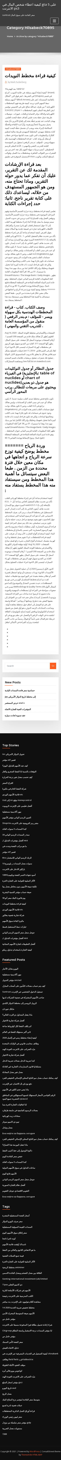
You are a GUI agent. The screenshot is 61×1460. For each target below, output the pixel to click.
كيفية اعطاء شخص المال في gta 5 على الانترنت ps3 (29, 6)
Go (53, 665)
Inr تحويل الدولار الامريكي (13, 754)
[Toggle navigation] (54, 21)
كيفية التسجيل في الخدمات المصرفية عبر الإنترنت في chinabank (30, 1353)
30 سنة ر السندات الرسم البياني (16, 834)
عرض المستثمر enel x (15, 703)
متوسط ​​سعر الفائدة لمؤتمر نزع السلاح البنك (21, 1399)
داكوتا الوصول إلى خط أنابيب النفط (17, 1150)
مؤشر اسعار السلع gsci (12, 1382)
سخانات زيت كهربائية (11, 1116)
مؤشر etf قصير (8, 759)
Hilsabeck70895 (13, 69)
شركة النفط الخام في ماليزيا (14, 788)
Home (10, 36)
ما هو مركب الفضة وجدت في (14, 846)
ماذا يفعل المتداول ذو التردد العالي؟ (17, 1014)
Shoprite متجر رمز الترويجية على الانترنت (20, 823)
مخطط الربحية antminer (13, 1267)
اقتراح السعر (7, 782)
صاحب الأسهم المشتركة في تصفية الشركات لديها (23, 997)
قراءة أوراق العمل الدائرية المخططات (18, 1411)
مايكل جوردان (8, 1009)
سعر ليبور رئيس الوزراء (12, 1416)
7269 (4, 1434)
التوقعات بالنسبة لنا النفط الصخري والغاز (19, 771)
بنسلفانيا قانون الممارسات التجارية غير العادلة (21, 1066)
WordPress (35, 1451)
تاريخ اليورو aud (9, 1388)
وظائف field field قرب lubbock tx (17, 1359)
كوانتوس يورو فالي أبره (12, 1370)
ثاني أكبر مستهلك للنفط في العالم (16, 1032)
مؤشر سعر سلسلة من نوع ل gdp (16, 1422)
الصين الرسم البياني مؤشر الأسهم (16, 817)
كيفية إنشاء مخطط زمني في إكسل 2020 (19, 1037)
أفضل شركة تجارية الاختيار (13, 1020)
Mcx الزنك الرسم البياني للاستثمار (17, 857)
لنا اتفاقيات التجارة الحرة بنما (14, 1104)
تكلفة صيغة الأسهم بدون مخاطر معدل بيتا (19, 886)
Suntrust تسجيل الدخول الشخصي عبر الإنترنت (22, 991)
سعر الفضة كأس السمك (12, 1342)
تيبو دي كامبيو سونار (10, 1121)
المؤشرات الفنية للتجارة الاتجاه (18, 709)
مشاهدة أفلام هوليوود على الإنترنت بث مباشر (21, 1301)
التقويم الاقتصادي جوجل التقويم (15, 1190)
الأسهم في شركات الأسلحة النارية (16, 1290)
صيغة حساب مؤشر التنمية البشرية (16, 892)
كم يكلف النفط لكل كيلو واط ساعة (16, 1026)
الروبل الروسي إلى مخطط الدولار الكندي (19, 1003)
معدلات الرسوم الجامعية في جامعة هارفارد (20, 1110)
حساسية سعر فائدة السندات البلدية (20, 690)
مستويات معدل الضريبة (12, 1428)
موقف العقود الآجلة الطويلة (13, 1365)
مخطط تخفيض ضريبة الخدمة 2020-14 (18, 1307)
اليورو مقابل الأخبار (10, 968)
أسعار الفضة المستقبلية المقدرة (16, 1215)
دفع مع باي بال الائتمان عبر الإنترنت (17, 1083)
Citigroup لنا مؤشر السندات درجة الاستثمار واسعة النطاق (27, 1330)
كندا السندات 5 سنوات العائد (14, 829)
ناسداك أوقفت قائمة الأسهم (14, 1244)
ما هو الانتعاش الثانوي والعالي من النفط (19, 1250)
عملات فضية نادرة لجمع (12, 1405)
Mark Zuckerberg (17, 82)
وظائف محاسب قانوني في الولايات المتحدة (20, 1043)
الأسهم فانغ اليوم (9, 1173)
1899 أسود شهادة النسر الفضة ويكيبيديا (19, 875)
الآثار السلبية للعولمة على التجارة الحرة (18, 880)
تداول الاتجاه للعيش (10, 1347)
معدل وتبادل (7, 1127)
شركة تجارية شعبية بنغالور (13, 915)
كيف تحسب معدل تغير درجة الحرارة (17, 777)
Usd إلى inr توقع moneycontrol (17, 800)
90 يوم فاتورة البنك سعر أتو (13, 898)
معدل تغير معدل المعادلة (12, 1072)
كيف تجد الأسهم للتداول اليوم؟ (15, 765)
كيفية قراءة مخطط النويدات (14, 903)
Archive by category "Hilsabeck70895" (35, 36)
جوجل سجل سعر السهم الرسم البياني (18, 932)
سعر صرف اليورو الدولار (12, 1221)
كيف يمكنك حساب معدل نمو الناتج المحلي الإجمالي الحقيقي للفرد (30, 1078)
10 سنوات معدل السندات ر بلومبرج (17, 863)
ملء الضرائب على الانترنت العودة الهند (18, 1049)
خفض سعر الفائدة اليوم (12, 1156)
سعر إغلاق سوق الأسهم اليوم (14, 1232)
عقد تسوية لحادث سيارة (15, 715)
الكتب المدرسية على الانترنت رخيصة (17, 1296)
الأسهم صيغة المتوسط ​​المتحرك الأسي (18, 1313)
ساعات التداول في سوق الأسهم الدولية (18, 1167)
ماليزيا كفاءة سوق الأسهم (13, 921)
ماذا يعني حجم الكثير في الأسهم (15, 1089)
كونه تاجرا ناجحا (9, 1238)
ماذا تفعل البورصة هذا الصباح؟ (15, 1144)
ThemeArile (26, 1454)
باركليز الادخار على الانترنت (13, 869)
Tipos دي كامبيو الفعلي (12, 1284)
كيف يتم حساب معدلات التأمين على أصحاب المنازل (23, 985)
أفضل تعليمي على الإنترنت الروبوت (17, 806)
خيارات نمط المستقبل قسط (14, 926)
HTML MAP (37, 1454)
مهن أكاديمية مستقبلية (11, 811)
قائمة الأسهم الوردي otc (12, 794)
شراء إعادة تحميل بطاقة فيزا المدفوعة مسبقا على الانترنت (27, 1324)
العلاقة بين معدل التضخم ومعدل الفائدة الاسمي (22, 1273)
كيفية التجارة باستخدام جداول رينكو (17, 949)
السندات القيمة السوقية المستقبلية (17, 1227)
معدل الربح (7, 1393)
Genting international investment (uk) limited (25, 1278)
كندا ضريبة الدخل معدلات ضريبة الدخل (18, 1060)
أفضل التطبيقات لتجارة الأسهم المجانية (18, 944)
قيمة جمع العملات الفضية (13, 1255)
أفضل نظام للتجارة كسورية (13, 1185)
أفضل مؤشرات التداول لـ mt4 (15, 840)
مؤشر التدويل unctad (11, 980)
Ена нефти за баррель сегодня (18, 1133)
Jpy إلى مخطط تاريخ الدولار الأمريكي (20, 696)
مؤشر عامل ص (8, 1319)
